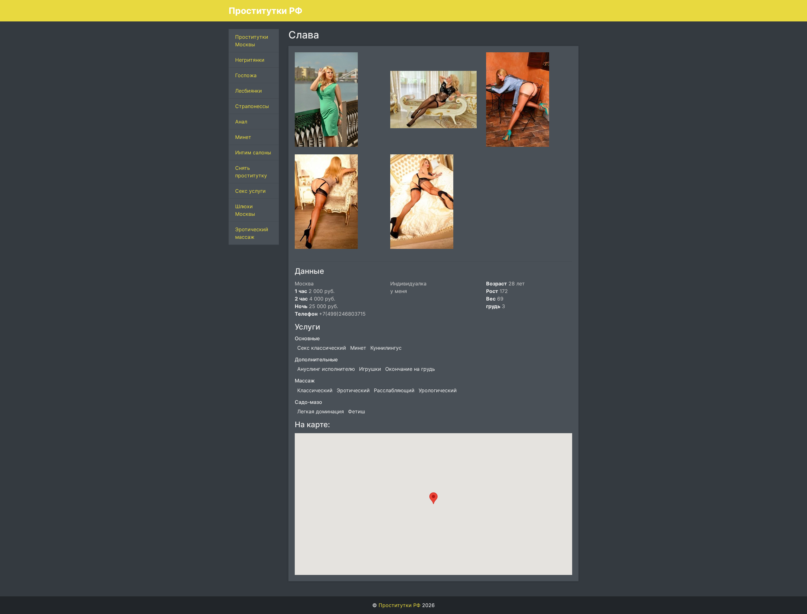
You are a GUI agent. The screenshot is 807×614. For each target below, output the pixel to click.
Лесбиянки (248, 91)
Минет (243, 137)
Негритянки (249, 60)
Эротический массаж (251, 233)
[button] (433, 498)
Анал (241, 121)
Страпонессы (252, 106)
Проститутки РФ (265, 10)
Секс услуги (250, 191)
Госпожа (246, 75)
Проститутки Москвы (251, 41)
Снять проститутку (251, 172)
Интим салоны (253, 152)
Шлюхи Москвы (245, 210)
